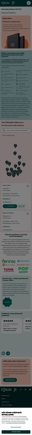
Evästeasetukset (16, 427)
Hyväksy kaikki (16, 432)
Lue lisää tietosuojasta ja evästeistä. (15, 423)
